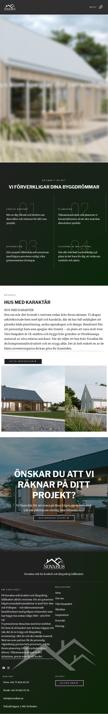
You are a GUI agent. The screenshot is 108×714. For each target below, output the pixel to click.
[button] (23, 361)
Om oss (59, 598)
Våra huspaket (63, 603)
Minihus (60, 609)
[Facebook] (3, 668)
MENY (94, 7)
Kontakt (60, 620)
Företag (59, 626)
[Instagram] (8, 668)
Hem (58, 592)
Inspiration (62, 615)
